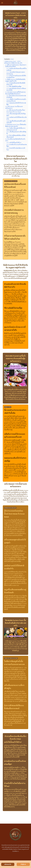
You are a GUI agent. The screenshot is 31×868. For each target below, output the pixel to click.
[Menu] (2, 3)
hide (12, 59)
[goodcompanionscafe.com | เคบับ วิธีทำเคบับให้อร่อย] (15, 3)
